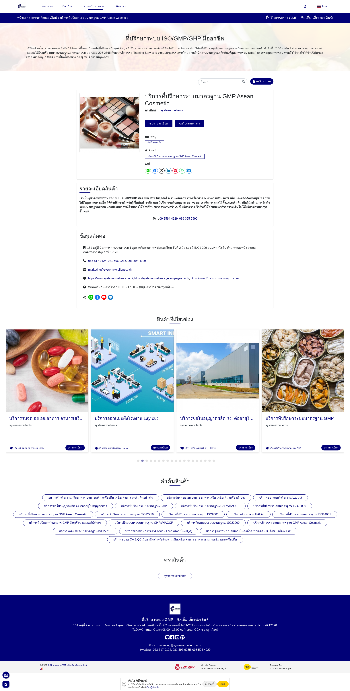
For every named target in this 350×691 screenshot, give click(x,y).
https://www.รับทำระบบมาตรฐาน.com (214, 278)
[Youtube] (104, 297)
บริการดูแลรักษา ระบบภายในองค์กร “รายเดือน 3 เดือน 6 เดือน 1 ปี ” (248, 531)
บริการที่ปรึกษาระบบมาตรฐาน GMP (144, 505)
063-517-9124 (97, 260)
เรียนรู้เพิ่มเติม (152, 687)
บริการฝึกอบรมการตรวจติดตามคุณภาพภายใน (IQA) (158, 531)
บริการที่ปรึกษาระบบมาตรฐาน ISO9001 (193, 514)
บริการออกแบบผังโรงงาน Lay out (280, 497)
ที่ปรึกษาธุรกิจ (154, 142)
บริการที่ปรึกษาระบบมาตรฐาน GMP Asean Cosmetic (174, 156)
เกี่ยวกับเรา (68, 6)
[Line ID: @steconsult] (91, 297)
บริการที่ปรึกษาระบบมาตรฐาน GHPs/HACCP (210, 505)
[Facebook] (97, 297)
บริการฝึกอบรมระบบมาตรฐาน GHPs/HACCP (144, 522)
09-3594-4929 (169, 218)
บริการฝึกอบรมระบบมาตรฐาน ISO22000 (213, 522)
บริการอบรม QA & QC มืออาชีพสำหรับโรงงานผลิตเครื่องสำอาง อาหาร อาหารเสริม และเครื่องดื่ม (175, 539)
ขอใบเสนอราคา (189, 123)
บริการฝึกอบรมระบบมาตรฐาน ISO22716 (85, 531)
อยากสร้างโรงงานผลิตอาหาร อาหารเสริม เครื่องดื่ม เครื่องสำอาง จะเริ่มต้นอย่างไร (100, 497)
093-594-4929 (137, 260)
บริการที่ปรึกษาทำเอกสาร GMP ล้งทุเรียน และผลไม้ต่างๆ (65, 522)
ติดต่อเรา (121, 6)
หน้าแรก (47, 6)
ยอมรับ (223, 684)
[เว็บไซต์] (110, 297)
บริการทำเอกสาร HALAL (248, 514)
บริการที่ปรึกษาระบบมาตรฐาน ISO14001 (304, 514)
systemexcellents (172, 110)
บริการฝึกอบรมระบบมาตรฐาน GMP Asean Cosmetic (287, 522)
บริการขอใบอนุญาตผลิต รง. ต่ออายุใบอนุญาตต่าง (75, 505)
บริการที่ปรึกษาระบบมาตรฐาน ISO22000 (279, 505)
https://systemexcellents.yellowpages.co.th (161, 278)
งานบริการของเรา (95, 6)
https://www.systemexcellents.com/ (110, 278)
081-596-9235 (117, 260)
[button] (138, 461)
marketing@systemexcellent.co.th (110, 269)
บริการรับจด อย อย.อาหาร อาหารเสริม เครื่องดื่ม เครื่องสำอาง (206, 497)
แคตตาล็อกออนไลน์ (44, 17)
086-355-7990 (188, 218)
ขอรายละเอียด (158, 123)
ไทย (325, 6)
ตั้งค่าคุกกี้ (209, 684)
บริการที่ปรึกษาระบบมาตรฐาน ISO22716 (127, 514)
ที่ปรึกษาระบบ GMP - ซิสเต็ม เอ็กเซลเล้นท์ (67, 665)
